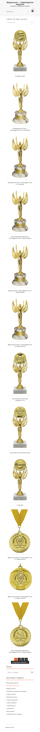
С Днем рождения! (11, 700)
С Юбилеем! (10, 708)
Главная (9, 19)
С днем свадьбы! (11, 703)
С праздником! (10, 705)
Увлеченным (10, 711)
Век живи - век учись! (12, 686)
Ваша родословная (12, 683)
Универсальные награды (14, 714)
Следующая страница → (20, 662)
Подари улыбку (11, 694)
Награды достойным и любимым (16, 691)
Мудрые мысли (11, 688)
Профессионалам (11, 697)
